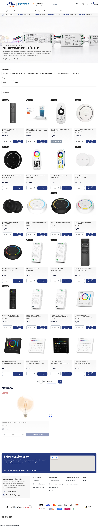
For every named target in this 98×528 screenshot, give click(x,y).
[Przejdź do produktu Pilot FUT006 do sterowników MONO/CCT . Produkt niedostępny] (61, 113)
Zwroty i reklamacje (39, 484)
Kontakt (84, 480)
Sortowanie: (5, 89)
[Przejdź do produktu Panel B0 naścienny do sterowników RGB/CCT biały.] (85, 299)
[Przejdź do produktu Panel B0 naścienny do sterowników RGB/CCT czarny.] (13, 345)
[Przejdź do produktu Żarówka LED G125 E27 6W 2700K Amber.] (25, 406)
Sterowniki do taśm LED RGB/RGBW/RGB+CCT (41, 73)
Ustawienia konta (54, 487)
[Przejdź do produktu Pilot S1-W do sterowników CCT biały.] (37, 206)
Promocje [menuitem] (47, 11)
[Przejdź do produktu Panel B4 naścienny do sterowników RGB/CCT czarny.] (61, 345)
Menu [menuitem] (16, 11)
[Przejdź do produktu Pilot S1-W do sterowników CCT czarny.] (61, 206)
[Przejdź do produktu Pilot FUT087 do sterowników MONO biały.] (85, 113)
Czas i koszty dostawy (72, 484)
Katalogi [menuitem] (37, 11)
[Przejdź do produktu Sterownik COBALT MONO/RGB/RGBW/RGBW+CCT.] (37, 113)
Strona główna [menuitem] (6, 11)
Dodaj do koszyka (18, 141)
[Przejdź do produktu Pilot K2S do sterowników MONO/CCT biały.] (85, 159)
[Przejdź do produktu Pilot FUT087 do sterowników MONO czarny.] (13, 159)
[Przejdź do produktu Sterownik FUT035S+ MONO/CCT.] (37, 252)
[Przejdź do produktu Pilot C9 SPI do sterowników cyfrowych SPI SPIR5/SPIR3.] (13, 299)
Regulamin (36, 480)
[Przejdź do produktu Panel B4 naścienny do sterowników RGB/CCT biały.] (37, 345)
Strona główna (5, 19)
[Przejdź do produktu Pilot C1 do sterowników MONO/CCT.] (13, 113)
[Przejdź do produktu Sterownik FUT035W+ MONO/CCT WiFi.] (61, 252)
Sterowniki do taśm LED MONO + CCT (14, 73)
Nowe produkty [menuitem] (58, 11)
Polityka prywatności (39, 487)
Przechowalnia (53, 491)
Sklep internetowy (9, 525)
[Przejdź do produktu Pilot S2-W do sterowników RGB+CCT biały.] (85, 206)
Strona (37, 381)
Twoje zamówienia (54, 480)
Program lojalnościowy (56, 484)
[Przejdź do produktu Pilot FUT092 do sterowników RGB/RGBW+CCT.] (61, 159)
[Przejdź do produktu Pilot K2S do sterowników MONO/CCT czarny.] (13, 206)
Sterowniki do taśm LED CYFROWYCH (69, 73)
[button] (77, 4)
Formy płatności (70, 480)
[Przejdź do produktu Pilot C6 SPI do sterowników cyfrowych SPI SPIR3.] (85, 252)
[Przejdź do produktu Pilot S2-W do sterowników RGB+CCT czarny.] (13, 252)
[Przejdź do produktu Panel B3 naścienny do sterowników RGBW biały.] (85, 345)
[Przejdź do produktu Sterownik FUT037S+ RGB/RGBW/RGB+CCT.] (37, 299)
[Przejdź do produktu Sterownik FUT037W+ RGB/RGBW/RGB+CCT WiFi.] (61, 299)
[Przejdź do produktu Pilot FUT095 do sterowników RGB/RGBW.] (37, 159)
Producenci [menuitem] (27, 11)
